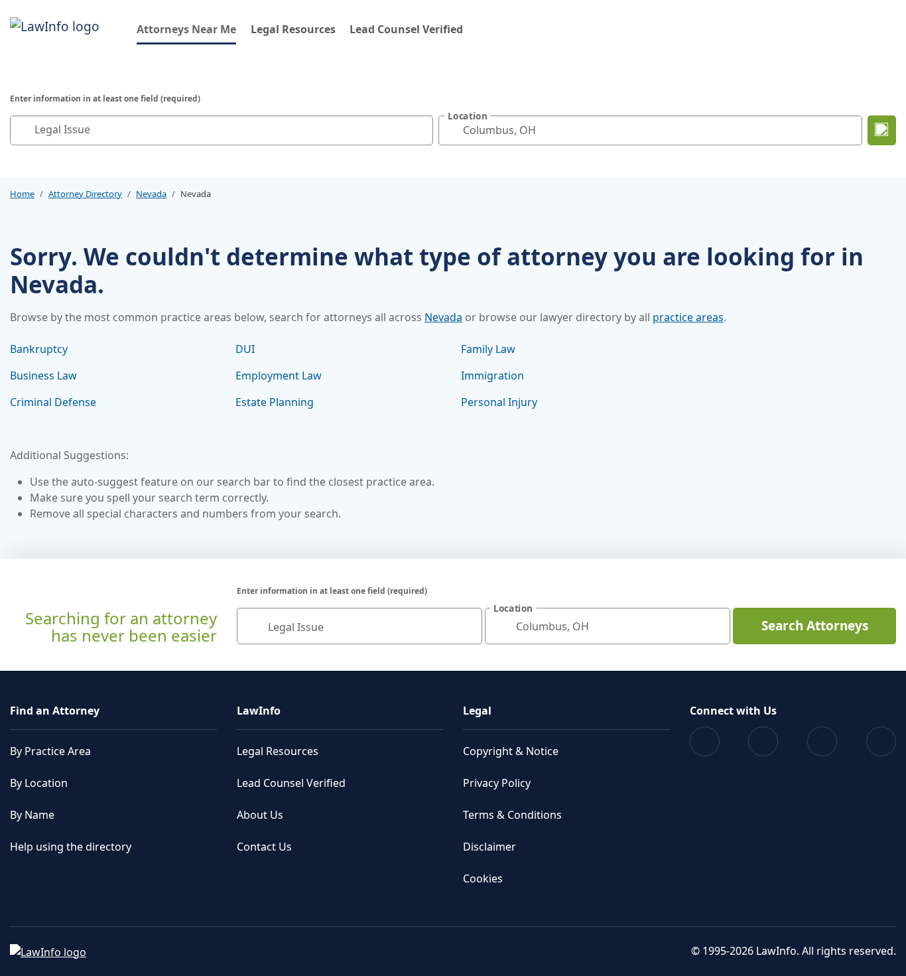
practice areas (688, 317)
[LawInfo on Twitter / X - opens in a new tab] (763, 741)
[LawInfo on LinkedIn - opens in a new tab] (881, 741)
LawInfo (259, 710)
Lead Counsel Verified (406, 29)
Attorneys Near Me (186, 28)
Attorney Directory (85, 194)
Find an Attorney (54, 710)
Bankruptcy (39, 349)
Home (22, 194)
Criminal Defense (53, 402)
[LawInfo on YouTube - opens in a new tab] (822, 741)
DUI (245, 349)
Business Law (43, 375)
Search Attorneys (814, 625)
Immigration (492, 375)
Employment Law (278, 375)
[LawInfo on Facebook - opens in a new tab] (705, 741)
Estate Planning (274, 402)
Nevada (151, 194)
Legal (477, 710)
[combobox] (221, 130)
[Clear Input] (420, 130)
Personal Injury (499, 402)
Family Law (488, 349)
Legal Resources (293, 29)
